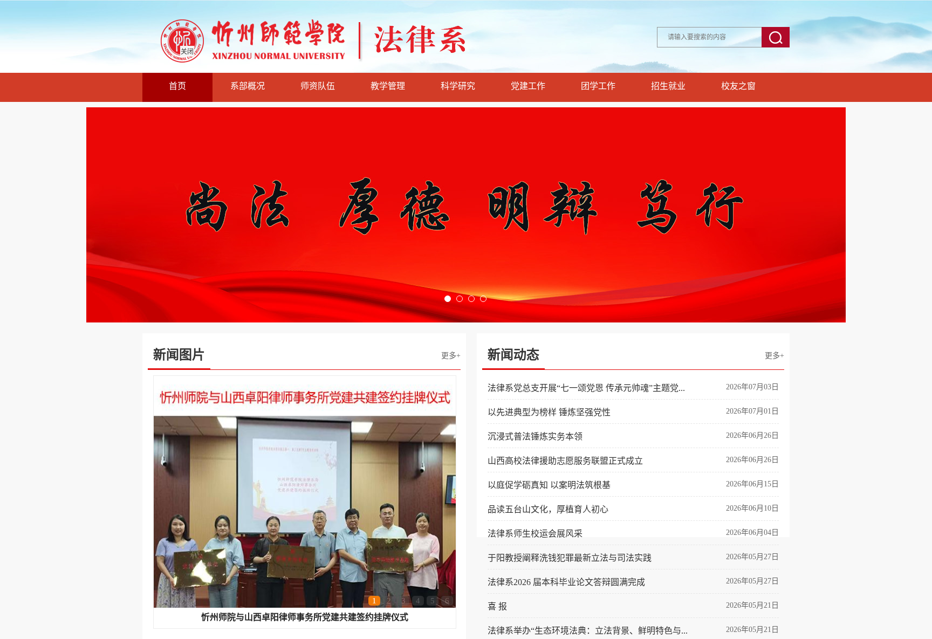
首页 (177, 86)
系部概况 (247, 86)
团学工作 (598, 86)
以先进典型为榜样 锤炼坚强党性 (549, 412)
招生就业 (668, 86)
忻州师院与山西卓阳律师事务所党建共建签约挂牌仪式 (304, 617)
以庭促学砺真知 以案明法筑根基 (549, 485)
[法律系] (341, 69)
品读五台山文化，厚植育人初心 (548, 509)
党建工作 (528, 86)
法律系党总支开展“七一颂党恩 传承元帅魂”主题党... (586, 388)
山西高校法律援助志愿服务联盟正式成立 (565, 460)
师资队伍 (317, 86)
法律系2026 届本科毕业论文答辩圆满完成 (566, 582)
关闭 (187, 52)
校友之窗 (738, 86)
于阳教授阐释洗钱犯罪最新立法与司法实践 (570, 557)
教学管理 (388, 86)
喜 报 (497, 606)
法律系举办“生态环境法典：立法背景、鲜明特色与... (588, 630)
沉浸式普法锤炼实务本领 (535, 436)
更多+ (451, 356)
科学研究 (458, 86)
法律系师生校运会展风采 (535, 533)
